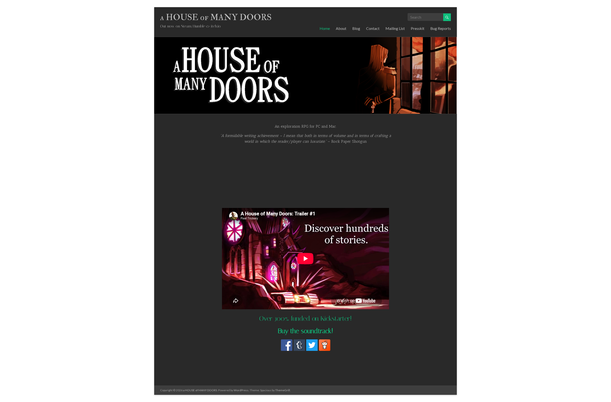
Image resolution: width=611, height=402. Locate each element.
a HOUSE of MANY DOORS (216, 17)
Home (325, 28)
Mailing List (395, 28)
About (341, 28)
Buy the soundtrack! (305, 331)
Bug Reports (440, 28)
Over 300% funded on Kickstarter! (305, 318)
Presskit (417, 28)
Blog (356, 28)
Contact (372, 28)
